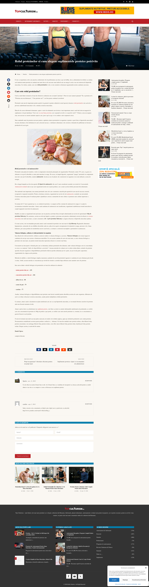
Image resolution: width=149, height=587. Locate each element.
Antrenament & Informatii (115, 530)
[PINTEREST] (57, 349)
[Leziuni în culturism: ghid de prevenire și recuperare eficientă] (104, 101)
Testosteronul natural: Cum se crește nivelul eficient (121, 114)
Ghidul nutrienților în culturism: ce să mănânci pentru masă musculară (54, 487)
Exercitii (115, 534)
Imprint (139, 584)
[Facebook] (8, 80)
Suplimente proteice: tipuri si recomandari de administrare (71, 361)
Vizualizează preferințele (139, 580)
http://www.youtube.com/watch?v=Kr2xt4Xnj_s (36, 410)
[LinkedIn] (8, 88)
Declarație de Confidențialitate (131, 584)
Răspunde (88, 381)
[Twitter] (8, 84)
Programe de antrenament (115, 544)
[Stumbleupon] (8, 96)
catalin (25, 404)
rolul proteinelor (78, 103)
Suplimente (115, 557)
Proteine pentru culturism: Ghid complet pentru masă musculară (81, 487)
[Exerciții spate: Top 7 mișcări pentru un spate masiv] (104, 152)
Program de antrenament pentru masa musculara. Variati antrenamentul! (36, 547)
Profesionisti (115, 540)
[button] (146, 568)
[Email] (8, 100)
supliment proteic (42, 309)
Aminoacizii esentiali (21, 187)
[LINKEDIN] (51, 349)
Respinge (125, 580)
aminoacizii (70, 194)
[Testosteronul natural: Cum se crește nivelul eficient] (104, 118)
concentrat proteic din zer (24, 275)
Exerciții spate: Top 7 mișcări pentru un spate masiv (122, 148)
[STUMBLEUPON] (63, 349)
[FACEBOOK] (38, 349)
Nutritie (115, 537)
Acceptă (114, 580)
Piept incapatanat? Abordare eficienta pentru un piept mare (38, 361)
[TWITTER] (45, 349)
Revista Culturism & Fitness (115, 547)
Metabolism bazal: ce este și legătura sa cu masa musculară (27, 487)
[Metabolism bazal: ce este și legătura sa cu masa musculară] (104, 136)
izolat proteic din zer (22, 270)
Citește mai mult (116, 92)
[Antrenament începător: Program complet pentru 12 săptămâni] (104, 85)
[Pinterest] (8, 92)
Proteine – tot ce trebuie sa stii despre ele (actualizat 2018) (37, 534)
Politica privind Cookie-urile (120, 584)
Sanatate (115, 551)
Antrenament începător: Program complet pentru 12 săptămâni (120, 81)
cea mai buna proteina (45, 113)
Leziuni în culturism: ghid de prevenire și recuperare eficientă (122, 97)
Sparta (25, 381)
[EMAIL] (69, 349)
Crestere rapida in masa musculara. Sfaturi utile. (39, 559)
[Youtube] (74, 576)
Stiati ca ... (115, 554)
